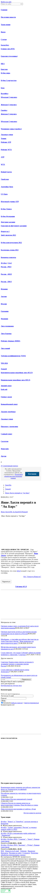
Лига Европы (6, 333)
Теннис (3, 138)
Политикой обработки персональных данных (13, 476)
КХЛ (20, 512)
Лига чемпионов (7, 326)
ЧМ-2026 (4, 363)
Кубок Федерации (8, 216)
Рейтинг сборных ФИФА (10, 341)
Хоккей (4, 369)
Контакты (4, 853)
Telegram (23, 851)
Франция (4, 319)
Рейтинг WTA (6, 150)
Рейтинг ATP (6, 142)
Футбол (4, 263)
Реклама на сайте (15, 853)
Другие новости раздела (32, 813)
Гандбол (4, 110)
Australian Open (7, 187)
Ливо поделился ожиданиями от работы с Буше (18, 809)
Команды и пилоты (8, 257)
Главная (4, 10)
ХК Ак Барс (14, 512)
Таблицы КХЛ (21, 586)
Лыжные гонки (7, 134)
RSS (2, 851)
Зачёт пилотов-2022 (8, 235)
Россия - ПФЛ (6, 282)
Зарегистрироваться (31, 703)
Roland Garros (6, 172)
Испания (4, 289)
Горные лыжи (6, 397)
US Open (4, 194)
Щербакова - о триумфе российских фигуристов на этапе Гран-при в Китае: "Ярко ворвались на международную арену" (19, 641)
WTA (3, 164)
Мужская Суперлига (9, 97)
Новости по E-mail (12, 851)
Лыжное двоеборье (8, 412)
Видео (3, 32)
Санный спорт (6, 434)
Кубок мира (5, 73)
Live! (10, 263)
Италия (4, 304)
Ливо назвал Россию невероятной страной (16, 799)
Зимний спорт (6, 386)
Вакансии (31, 851)
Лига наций (5, 348)
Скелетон (4, 441)
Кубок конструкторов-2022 (11, 243)
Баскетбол (5, 45)
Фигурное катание (8, 222)
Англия (4, 296)
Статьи (4, 39)
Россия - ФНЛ (6, 274)
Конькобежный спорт (9, 404)
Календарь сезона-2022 (10, 250)
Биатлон (4, 69)
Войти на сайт (6, 2)
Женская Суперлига (9, 105)
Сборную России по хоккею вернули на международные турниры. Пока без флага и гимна (19, 804)
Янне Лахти (5, 512)
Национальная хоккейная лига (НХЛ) (15, 380)
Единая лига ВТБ (8, 49)
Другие (3, 456)
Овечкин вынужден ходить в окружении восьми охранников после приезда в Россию (19, 633)
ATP (2, 157)
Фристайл (5, 449)
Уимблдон (5, 179)
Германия (5, 311)
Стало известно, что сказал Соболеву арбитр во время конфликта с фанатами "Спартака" (20, 654)
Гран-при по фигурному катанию (14, 226)
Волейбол (4, 93)
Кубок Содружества (8, 80)
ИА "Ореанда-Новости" (32, 577)
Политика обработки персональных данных (19, 854)
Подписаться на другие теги (11, 685)
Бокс (3, 88)
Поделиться (6, 581)
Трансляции (5, 25)
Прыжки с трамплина (9, 426)
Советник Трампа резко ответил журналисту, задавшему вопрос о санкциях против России (17, 664)
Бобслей (4, 389)
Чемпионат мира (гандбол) (11, 129)
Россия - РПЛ (6, 267)
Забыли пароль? (17, 703)
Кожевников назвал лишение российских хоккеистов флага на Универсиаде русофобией (20, 788)
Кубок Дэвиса (6, 209)
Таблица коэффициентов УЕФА (13, 356)
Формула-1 (5, 231)
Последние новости (8, 17)
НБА (3, 64)
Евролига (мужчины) (9, 56)
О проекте (26, 853)
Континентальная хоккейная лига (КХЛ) (17, 373)
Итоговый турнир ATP (10, 201)
